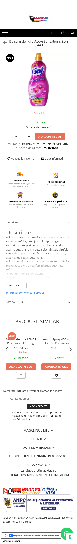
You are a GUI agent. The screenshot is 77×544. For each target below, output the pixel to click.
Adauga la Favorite (22, 158)
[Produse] (5, 34)
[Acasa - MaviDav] (38, 18)
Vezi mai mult (16, 285)
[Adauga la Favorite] (21, 375)
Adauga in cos (50, 136)
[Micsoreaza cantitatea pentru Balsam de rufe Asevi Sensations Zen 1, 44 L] (17, 136)
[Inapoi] (3, 42)
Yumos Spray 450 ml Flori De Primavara (56, 341)
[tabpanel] (38, 80)
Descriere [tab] (12, 222)
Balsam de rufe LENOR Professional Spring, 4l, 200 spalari (21, 341)
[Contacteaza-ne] (52, 33)
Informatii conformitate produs (25, 293)
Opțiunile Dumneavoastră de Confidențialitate (36, 535)
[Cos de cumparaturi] (62, 33)
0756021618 (41, 465)
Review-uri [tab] (14, 302)
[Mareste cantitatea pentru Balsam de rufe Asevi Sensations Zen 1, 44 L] (29, 136)
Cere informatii (53, 158)
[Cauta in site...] (72, 33)
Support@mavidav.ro (40, 470)
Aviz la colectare (11, 540)
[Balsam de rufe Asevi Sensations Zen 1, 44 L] (38, 80)
